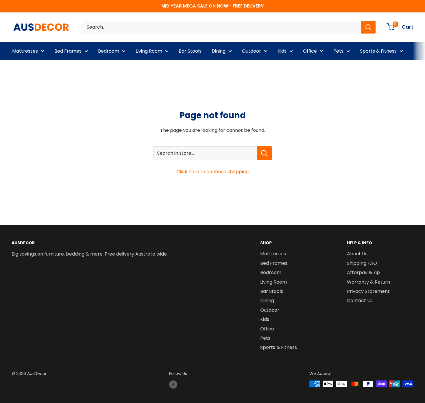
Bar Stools (190, 51)
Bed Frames (68, 51)
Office (310, 51)
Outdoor (251, 51)
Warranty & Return (368, 282)
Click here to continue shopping (212, 171)
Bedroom (108, 51)
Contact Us (360, 300)
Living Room (149, 51)
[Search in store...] (264, 153)
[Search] (368, 27)
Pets (338, 51)
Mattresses (25, 51)
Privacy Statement (368, 291)
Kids (282, 51)
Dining (219, 51)
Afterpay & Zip (363, 272)
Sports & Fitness (378, 51)
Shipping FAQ (362, 263)
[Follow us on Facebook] (173, 384)
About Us (357, 253)
